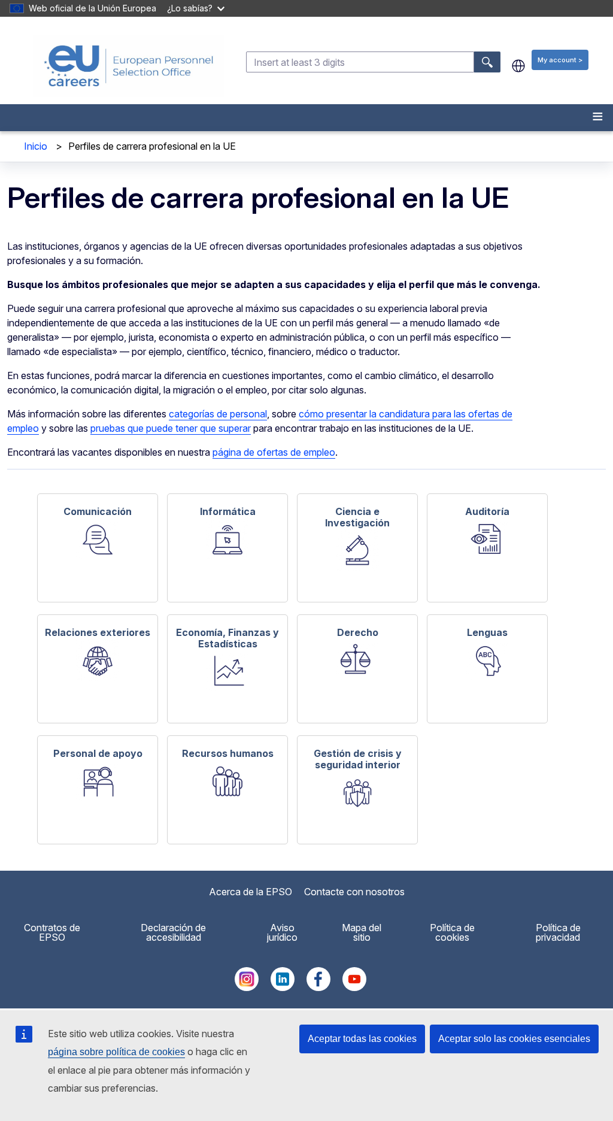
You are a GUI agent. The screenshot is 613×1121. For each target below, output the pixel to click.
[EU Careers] (128, 66)
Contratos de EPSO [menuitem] (52, 932)
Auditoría (487, 511)
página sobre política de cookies (116, 1052)
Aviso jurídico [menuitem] (282, 932)
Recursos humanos (228, 753)
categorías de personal (218, 414)
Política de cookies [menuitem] (452, 932)
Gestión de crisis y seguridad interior (358, 758)
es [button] (518, 65)
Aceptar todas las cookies (362, 1039)
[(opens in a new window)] (247, 987)
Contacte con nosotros (354, 892)
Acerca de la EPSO (250, 892)
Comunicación (97, 511)
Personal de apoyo (97, 753)
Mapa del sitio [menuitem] (361, 932)
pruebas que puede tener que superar (170, 428)
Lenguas (487, 632)
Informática (228, 511)
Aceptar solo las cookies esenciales (514, 1039)
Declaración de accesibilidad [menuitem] (173, 932)
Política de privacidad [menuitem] (558, 932)
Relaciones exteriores (97, 632)
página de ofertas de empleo (274, 452)
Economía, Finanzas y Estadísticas (227, 637)
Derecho (357, 632)
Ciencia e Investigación (357, 516)
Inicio (35, 146)
